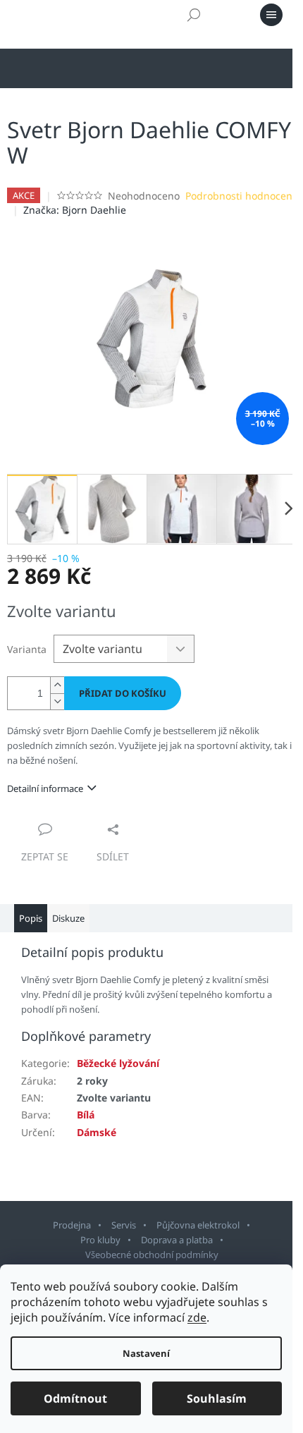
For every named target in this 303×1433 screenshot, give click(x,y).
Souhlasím (217, 1398)
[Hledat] (194, 15)
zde (196, 1317)
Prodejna (72, 1225)
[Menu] (271, 15)
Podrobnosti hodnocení (240, 195)
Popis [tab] (30, 918)
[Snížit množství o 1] (57, 701)
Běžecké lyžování (118, 1063)
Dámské (96, 1132)
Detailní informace (45, 788)
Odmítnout (75, 1398)
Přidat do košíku (122, 693)
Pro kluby (100, 1239)
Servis (123, 1225)
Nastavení (146, 1353)
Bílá (85, 1114)
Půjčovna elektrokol (198, 1225)
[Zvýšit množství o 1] (57, 685)
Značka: (74, 210)
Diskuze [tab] (68, 918)
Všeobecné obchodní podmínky (151, 1254)
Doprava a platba (177, 1239)
